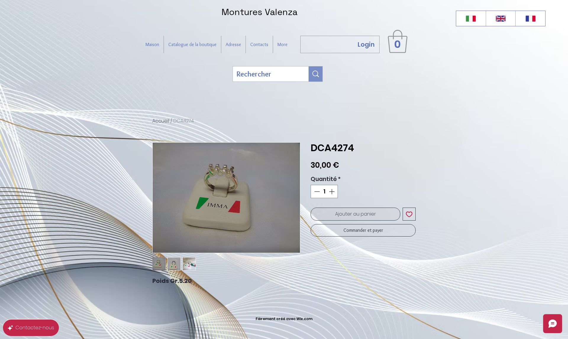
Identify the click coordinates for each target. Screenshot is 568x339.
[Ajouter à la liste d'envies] (409, 214)
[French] (530, 18)
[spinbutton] (324, 191)
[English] (501, 18)
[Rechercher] (316, 74)
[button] (397, 41)
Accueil (160, 121)
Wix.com (304, 318)
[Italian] (471, 18)
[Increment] (332, 191)
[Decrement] (316, 191)
